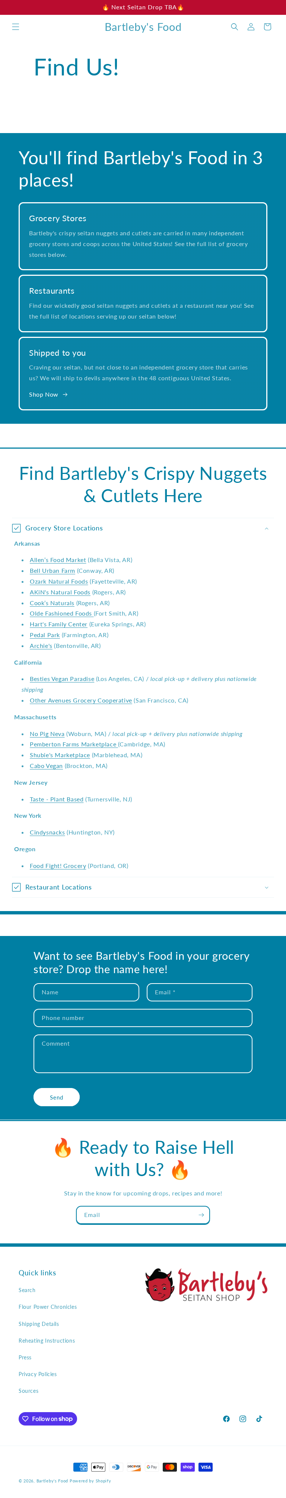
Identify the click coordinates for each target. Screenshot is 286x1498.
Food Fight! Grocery (58, 865)
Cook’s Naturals (52, 602)
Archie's (41, 645)
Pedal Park (45, 634)
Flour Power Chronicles (48, 1307)
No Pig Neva (47, 733)
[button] (15, 27)
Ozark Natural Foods (59, 581)
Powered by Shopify (90, 1480)
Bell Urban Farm (52, 570)
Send (56, 1097)
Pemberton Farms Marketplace (74, 744)
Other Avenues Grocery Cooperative (81, 700)
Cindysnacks (47, 832)
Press (25, 1357)
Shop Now (43, 394)
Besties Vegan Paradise (62, 678)
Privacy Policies (38, 1374)
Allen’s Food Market (58, 559)
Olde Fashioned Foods (62, 613)
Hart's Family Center (59, 623)
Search (27, 1290)
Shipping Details (39, 1324)
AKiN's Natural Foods (60, 591)
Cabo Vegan (46, 765)
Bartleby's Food (52, 1480)
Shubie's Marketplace (60, 754)
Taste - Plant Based (56, 799)
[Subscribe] (201, 1215)
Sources (28, 1391)
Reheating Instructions (47, 1340)
